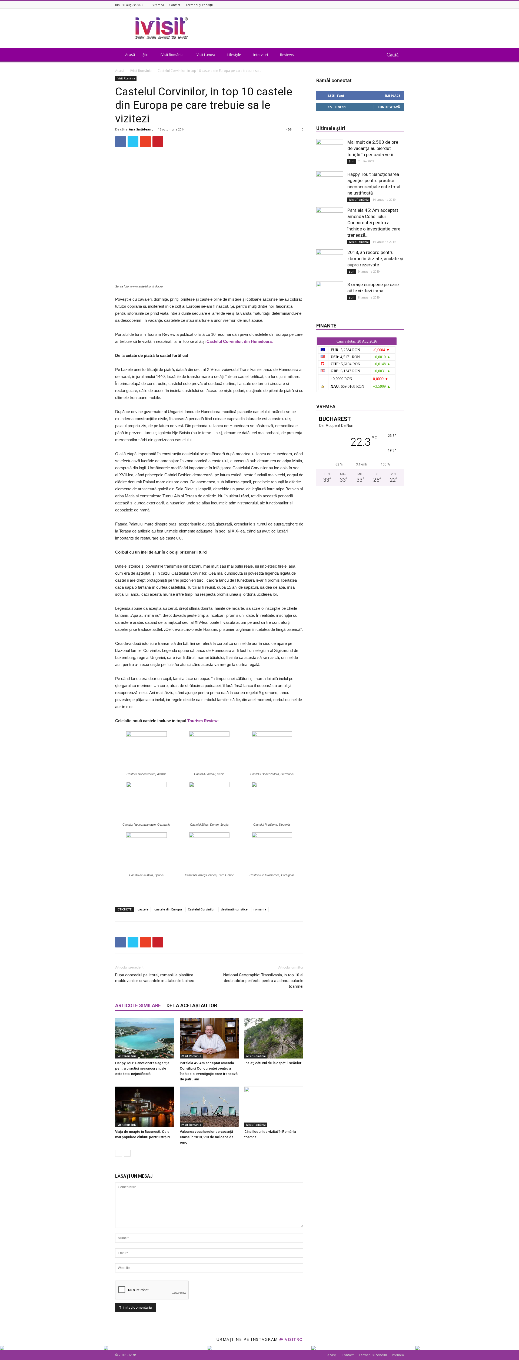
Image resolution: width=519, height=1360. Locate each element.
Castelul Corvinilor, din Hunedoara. (240, 341)
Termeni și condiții (199, 5)
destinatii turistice (234, 909)
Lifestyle (234, 54)
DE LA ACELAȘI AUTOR (192, 1005)
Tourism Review (202, 720)
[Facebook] (394, 4)
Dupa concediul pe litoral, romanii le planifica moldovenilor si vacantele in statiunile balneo (154, 978)
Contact (174, 5)
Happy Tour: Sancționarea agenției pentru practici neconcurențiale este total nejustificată (142, 1068)
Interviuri (260, 54)
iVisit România (172, 54)
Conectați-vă (389, 107)
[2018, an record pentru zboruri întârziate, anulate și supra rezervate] (329, 262)
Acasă (130, 54)
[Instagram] (401, 4)
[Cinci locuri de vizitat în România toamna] (273, 1107)
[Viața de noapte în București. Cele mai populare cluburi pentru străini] (144, 1107)
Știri (145, 54)
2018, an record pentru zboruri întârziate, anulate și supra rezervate (375, 258)
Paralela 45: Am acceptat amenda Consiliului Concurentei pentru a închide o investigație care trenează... (373, 222)
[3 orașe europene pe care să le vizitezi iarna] (329, 295)
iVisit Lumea (205, 54)
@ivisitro (291, 1339)
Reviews (287, 54)
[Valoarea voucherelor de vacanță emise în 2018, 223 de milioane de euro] (209, 1107)
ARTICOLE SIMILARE (138, 1005)
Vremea (158, 5)
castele (143, 909)
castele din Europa (168, 909)
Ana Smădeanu (141, 129)
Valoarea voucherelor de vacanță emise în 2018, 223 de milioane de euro (207, 1137)
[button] (395, 54)
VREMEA (325, 406)
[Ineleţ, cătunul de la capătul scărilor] (273, 1038)
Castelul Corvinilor (201, 909)
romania (260, 909)
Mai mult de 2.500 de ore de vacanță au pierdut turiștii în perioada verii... (372, 148)
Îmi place (392, 95)
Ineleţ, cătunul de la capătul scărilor (272, 1063)
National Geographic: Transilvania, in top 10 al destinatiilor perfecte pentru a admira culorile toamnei (263, 981)
